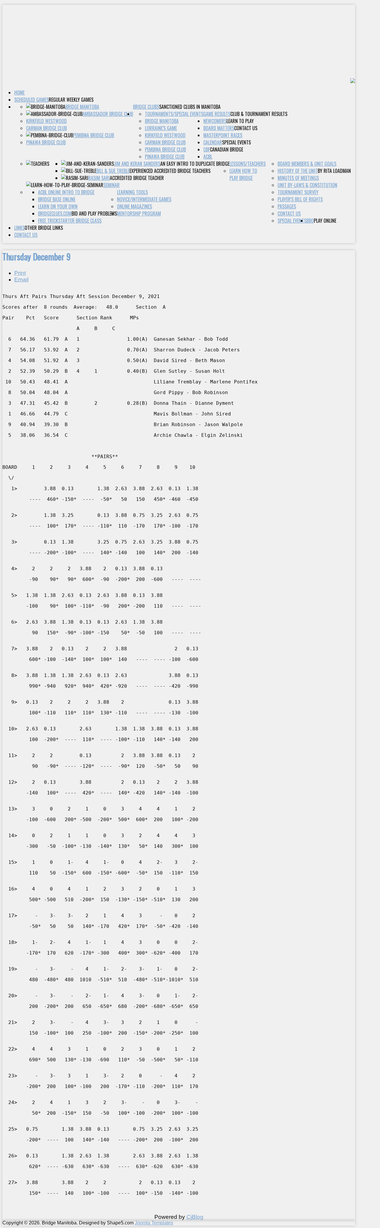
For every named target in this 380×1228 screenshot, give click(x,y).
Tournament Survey (298, 192)
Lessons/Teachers (247, 163)
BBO (310, 220)
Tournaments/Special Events (174, 113)
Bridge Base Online (56, 199)
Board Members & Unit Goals (307, 163)
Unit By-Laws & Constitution (307, 185)
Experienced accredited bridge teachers (169, 170)
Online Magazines (134, 206)
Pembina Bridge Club (93, 135)
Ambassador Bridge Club (108, 113)
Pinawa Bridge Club (46, 142)
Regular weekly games (71, 99)
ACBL (207, 156)
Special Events (236, 142)
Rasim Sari (99, 177)
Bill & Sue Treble (112, 170)
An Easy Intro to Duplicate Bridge (194, 163)
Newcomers (215, 121)
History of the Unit (298, 170)
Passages (287, 206)
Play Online (325, 220)
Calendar (212, 142)
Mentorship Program (139, 213)
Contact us (245, 128)
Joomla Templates (154, 1222)
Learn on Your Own (57, 206)
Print (20, 273)
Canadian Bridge (226, 149)
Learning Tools (132, 192)
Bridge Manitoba (82, 106)
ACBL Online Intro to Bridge (66, 192)
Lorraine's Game (161, 128)
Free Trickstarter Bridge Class (70, 220)
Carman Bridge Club (46, 128)
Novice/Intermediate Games (144, 199)
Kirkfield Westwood (46, 121)
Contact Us (25, 234)
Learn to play (240, 121)
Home (19, 92)
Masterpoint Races (222, 135)
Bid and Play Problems (94, 213)
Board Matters (218, 128)
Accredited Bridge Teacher (137, 177)
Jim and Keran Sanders (137, 163)
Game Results (216, 113)
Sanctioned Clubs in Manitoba (190, 106)
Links (19, 227)
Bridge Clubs (146, 106)
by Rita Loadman (334, 170)
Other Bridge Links (44, 227)
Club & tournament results (258, 113)
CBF (206, 149)
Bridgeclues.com (55, 213)
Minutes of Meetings (298, 177)
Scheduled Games (31, 99)
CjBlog (194, 1217)
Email (21, 279)
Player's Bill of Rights (300, 199)
